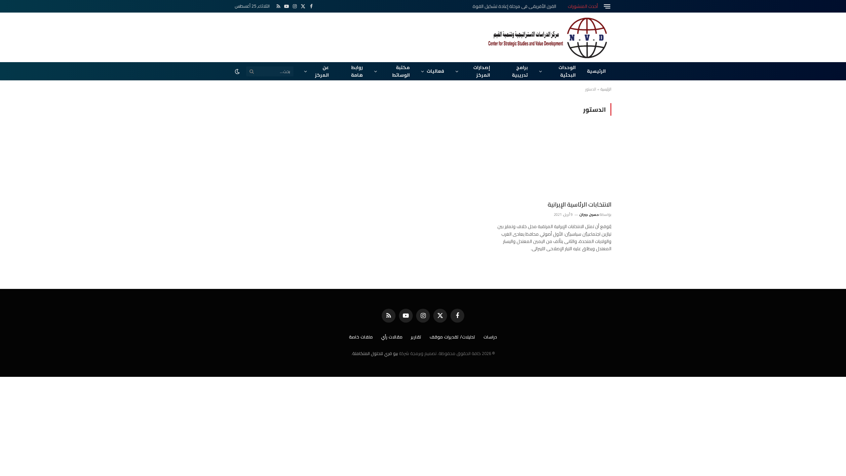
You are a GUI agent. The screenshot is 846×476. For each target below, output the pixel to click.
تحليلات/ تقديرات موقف (452, 337)
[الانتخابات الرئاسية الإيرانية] (552, 162)
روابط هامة (357, 71)
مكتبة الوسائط (401, 71)
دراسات (490, 337)
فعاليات (435, 71)
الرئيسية (596, 71)
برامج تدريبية (520, 71)
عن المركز (322, 71)
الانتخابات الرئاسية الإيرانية (579, 205)
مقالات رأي (392, 337)
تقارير (416, 337)
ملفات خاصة (361, 337)
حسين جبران (588, 214)
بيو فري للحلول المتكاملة (375, 353)
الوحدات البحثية (567, 71)
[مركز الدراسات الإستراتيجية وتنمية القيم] (548, 37)
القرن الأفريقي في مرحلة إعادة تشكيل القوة (514, 6)
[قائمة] (607, 6)
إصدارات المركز (481, 71)
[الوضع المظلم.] (238, 71)
